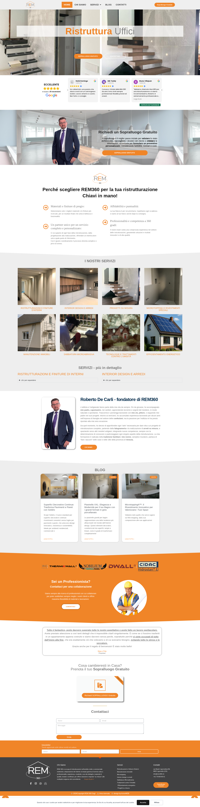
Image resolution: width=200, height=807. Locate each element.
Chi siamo (80, 4)
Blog (108, 4)
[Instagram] (35, 783)
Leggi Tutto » (48, 539)
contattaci (115, 56)
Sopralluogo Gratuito (88, 56)
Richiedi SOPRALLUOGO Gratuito (100, 695)
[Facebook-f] (31, 783)
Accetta (143, 802)
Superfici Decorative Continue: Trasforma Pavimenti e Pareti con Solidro (59, 507)
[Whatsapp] (40, 783)
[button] (161, 90)
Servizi (94, 4)
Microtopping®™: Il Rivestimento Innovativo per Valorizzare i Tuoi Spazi (139, 507)
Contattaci (70, 606)
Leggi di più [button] (106, 99)
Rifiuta (156, 802)
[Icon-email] (45, 783)
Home (67, 4)
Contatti (121, 4)
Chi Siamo (88, 447)
